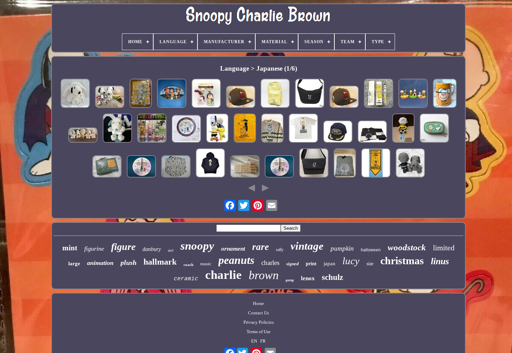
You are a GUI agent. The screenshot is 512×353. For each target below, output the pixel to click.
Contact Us (258, 312)
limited (444, 247)
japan (329, 263)
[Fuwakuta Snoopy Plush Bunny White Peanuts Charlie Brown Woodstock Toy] (75, 94)
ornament (233, 248)
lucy (350, 260)
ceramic (186, 279)
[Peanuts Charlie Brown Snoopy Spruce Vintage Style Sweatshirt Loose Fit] (272, 128)
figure (123, 246)
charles (270, 262)
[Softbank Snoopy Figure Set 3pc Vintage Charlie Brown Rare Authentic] (413, 94)
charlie (223, 275)
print (311, 263)
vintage (307, 246)
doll (170, 250)
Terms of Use (259, 331)
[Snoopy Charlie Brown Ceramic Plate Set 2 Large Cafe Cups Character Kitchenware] (245, 167)
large (74, 263)
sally (280, 249)
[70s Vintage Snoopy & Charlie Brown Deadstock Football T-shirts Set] (245, 128)
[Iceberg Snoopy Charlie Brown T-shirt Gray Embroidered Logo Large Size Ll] (345, 163)
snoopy (197, 246)
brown (264, 275)
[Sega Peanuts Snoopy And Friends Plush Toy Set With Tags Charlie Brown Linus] (217, 128)
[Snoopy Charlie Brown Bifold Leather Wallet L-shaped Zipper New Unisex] (107, 167)
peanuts (236, 260)
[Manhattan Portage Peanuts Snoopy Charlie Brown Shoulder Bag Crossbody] (309, 94)
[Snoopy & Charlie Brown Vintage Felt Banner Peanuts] (376, 163)
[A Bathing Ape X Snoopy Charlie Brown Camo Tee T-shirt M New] (303, 128)
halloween (371, 250)
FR (263, 341)
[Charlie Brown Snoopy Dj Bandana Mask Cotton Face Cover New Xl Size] (210, 163)
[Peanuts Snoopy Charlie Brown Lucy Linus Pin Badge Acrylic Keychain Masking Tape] (140, 94)
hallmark (160, 261)
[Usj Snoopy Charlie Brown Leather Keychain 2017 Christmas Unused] (206, 94)
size (369, 263)
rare (260, 247)
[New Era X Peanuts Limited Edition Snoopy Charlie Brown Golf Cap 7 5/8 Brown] (240, 97)
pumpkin (342, 248)
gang (290, 280)
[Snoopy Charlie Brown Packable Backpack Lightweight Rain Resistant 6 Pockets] (275, 94)
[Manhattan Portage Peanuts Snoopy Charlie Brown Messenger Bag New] (314, 163)
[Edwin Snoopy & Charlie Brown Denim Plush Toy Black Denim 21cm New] (410, 163)
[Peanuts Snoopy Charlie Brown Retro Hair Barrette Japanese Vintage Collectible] (171, 94)
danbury (151, 249)
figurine (94, 248)
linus (440, 261)
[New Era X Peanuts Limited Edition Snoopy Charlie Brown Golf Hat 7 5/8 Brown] (344, 97)
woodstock (407, 247)
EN (254, 341)
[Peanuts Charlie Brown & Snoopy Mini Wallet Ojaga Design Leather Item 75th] (434, 128)
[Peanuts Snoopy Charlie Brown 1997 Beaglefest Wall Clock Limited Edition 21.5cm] (279, 167)
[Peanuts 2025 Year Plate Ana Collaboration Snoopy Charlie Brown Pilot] (186, 129)
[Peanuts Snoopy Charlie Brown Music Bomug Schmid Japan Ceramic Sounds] (445, 94)
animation (100, 262)
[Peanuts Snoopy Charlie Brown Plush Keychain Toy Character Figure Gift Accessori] (109, 97)
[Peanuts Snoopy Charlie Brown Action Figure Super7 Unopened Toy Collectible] (152, 128)
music (205, 263)
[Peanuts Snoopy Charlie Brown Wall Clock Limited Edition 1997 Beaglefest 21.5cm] (141, 167)
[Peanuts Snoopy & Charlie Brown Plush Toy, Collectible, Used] (403, 128)
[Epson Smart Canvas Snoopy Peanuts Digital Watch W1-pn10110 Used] (378, 94)
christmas (402, 260)
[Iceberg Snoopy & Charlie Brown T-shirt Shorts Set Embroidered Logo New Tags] (372, 132)
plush (129, 262)
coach (188, 264)
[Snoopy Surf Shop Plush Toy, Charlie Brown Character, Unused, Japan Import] (117, 128)
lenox (308, 278)
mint (69, 248)
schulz (332, 277)
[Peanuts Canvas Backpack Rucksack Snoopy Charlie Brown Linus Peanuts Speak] (176, 167)
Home (258, 303)
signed (292, 263)
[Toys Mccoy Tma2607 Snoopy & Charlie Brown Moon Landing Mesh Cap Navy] (338, 132)
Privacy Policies (258, 322)
